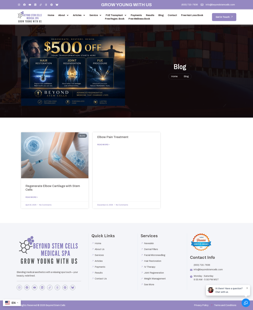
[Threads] (46, 4)
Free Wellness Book (139, 18)
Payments (136, 15)
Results (150, 15)
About (61, 15)
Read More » (31, 197)
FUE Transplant (114, 15)
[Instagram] (19, 4)
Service (93, 15)
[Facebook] (24, 4)
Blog (161, 15)
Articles (77, 15)
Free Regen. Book (114, 18)
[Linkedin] (35, 4)
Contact (172, 15)
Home (51, 15)
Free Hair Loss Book (192, 15)
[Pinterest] (51, 4)
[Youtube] (30, 4)
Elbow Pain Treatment (112, 137)
